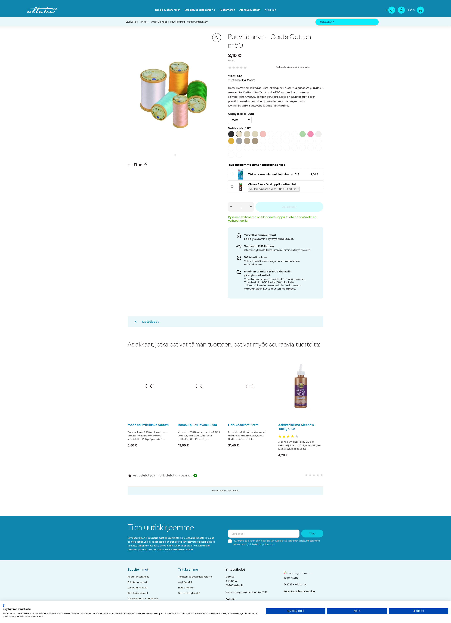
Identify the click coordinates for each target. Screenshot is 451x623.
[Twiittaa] (140, 165)
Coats (251, 80)
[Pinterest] (145, 165)
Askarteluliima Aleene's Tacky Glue (296, 427)
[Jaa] (135, 165)
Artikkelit (270, 9)
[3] (237, 68)
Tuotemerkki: (237, 80)
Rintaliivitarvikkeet (138, 593)
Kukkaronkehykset (138, 576)
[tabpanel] (175, 94)
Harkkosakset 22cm (243, 425)
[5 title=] (296, 436)
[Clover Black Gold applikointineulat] (241, 186)
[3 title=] (288, 436)
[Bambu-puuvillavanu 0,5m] (218, 368)
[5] (245, 68)
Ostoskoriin (289, 207)
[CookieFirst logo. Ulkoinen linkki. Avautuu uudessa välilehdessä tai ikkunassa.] (4, 605)
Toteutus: (290, 591)
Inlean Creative (305, 591)
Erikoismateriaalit (137, 582)
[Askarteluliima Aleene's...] (318, 368)
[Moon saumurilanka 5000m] (168, 368)
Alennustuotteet (249, 9)
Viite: (231, 76)
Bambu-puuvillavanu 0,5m (197, 425)
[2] (233, 68)
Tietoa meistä (186, 587)
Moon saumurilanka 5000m (148, 425)
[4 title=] (292, 436)
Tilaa (312, 533)
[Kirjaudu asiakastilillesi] (401, 10)
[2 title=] (284, 436)
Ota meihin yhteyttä (189, 593)
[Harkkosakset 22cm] (268, 368)
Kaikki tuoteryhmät (167, 9)
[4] (241, 68)
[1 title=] (280, 436)
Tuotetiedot (146, 322)
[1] (229, 68)
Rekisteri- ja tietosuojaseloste (195, 576)
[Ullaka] (42, 10)
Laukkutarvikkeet (137, 587)
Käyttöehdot (185, 582)
